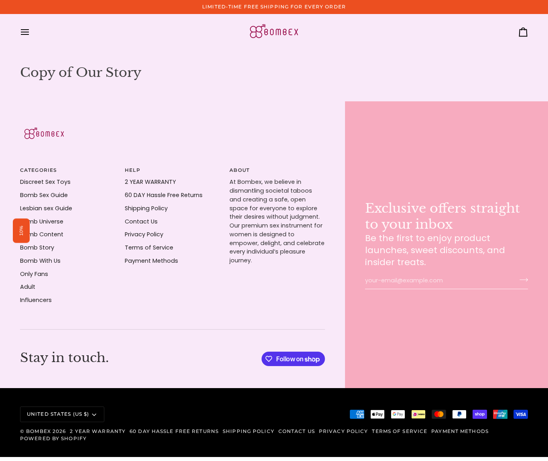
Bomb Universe (41, 221)
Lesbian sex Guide (46, 208)
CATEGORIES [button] (38, 170)
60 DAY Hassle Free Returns (164, 195)
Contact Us (141, 221)
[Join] (521, 279)
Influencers (36, 300)
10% (21, 230)
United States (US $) (58, 414)
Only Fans (34, 274)
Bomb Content (41, 234)
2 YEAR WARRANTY (150, 182)
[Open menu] (32, 32)
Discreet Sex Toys (45, 182)
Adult (27, 287)
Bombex (38, 431)
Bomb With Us (40, 261)
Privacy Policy (144, 234)
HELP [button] (132, 170)
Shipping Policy (146, 208)
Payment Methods (151, 261)
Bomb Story (37, 248)
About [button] (239, 170)
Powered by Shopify (53, 438)
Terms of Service (149, 248)
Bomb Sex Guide (44, 195)
